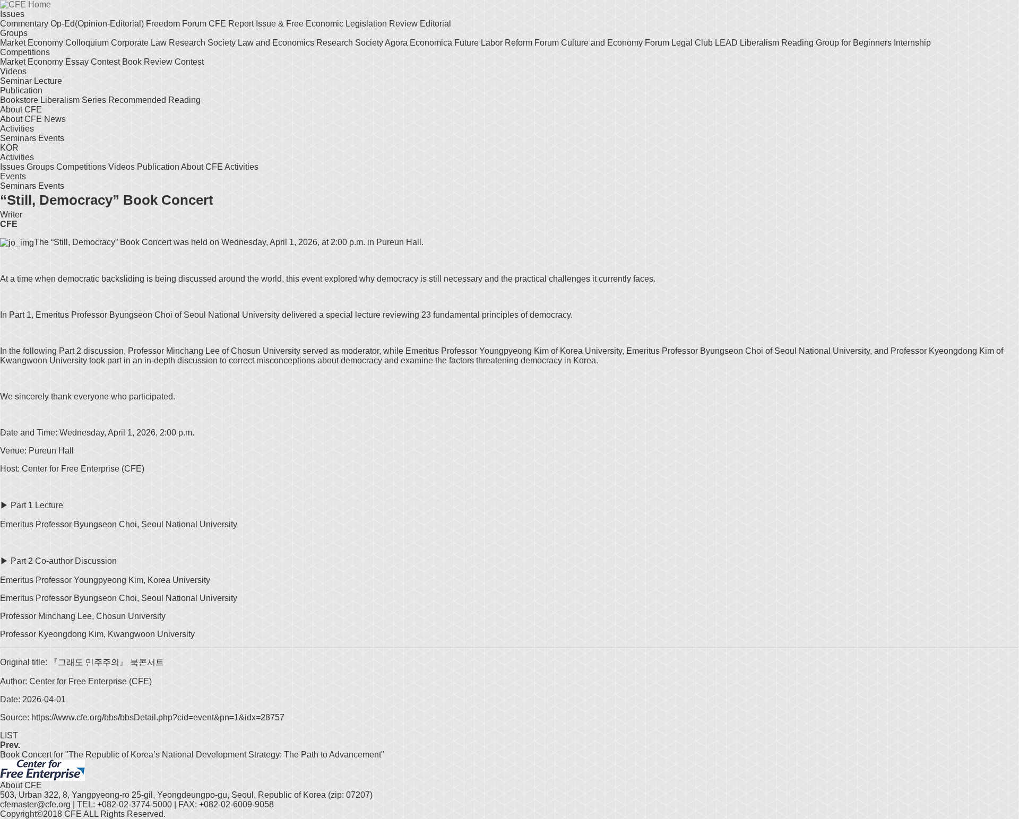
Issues (12, 14)
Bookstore (20, 99)
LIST (9, 735)
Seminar (17, 80)
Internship (912, 42)
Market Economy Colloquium (55, 42)
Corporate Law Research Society (174, 42)
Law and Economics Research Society (311, 42)
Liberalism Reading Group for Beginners (817, 42)
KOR (9, 147)
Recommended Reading (154, 99)
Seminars (19, 138)
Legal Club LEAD (705, 42)
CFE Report (232, 23)
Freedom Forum (177, 23)
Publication (21, 90)
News (55, 119)
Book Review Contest (163, 61)
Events (51, 138)
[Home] (42, 769)
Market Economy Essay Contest (61, 61)
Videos (13, 71)
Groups (14, 33)
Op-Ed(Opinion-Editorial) (98, 23)
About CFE (21, 109)
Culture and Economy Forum (616, 42)
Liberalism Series (74, 99)
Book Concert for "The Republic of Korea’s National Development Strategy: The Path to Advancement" (192, 754)
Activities (17, 128)
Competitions (25, 52)
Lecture (48, 80)
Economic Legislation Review (363, 23)
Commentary (25, 23)
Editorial (435, 23)
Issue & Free (281, 23)
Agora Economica (419, 42)
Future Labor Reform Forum (507, 42)
